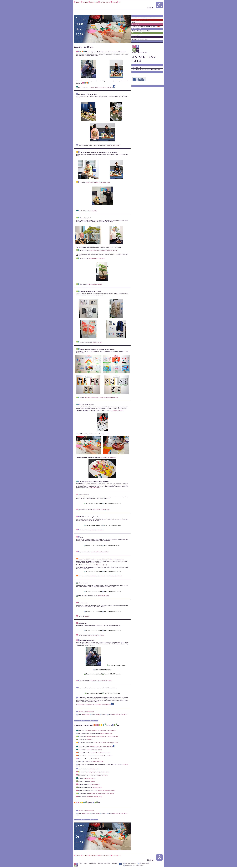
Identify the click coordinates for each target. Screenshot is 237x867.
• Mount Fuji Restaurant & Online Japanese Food (99, 756)
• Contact (114, 250)
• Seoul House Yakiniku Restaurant (101, 752)
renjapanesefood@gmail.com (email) (97, 565)
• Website (91, 87)
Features (114, 2)
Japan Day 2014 (82, 720)
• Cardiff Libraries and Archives (94, 749)
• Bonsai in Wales (91, 736)
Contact (85, 863)
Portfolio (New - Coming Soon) (140, 39)
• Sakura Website (96, 509)
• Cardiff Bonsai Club (94, 250)
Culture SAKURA (136, 28)
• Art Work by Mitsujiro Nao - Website (95, 635)
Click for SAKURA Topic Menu (140, 52)
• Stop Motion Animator (97, 761)
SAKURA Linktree (139, 865)
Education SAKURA (137, 32)
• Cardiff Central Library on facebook (103, 87)
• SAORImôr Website (94, 784)
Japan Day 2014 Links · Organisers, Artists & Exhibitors (146, 69)
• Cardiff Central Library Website (84, 704)
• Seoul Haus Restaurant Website (113, 576)
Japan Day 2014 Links (92, 720)
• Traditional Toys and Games (108, 457)
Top (76, 720)
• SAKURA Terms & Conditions (148, 18)
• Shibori (106, 552)
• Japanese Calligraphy (117, 410)
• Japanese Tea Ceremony (113, 145)
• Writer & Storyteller (92, 211)
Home (81, 863)
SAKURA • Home (136, 18)
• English (94, 342)
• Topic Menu (123, 714)
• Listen (108, 182)
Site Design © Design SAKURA (104, 863)
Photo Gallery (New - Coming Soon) (141, 30)
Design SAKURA (136, 37)
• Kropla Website (101, 595)
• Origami (108, 434)
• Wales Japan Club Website (91, 397)
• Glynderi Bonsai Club (94, 258)
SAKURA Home (94, 2)
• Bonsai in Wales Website (95, 284)
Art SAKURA (135, 24)
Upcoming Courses (137, 35)
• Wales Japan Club (97, 787)
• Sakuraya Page (105, 509)
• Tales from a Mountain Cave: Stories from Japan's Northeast (100, 730)
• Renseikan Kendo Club (93, 769)
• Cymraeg (99, 342)
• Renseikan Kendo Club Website (98, 680)
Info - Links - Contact (105, 2)
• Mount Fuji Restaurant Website (97, 576)
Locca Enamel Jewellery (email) (94, 796)
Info (106, 714)
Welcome (78, 2)
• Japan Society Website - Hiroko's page (95, 182)
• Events (118, 714)
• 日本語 (109, 680)
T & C (119, 2)
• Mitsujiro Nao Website (102, 775)
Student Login (114, 863)
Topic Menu (85, 2)
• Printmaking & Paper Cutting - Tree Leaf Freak (97, 772)
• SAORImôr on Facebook (96, 530)
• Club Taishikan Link (94, 487)
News (114, 714)
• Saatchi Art (87, 616)
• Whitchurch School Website (110, 397)
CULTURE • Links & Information (86, 711)
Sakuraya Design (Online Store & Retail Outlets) (146, 26)
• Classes (100, 397)
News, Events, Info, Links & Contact (141, 20)
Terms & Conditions (92, 863)
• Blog (107, 595)
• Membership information (105, 250)
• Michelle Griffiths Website (97, 552)
